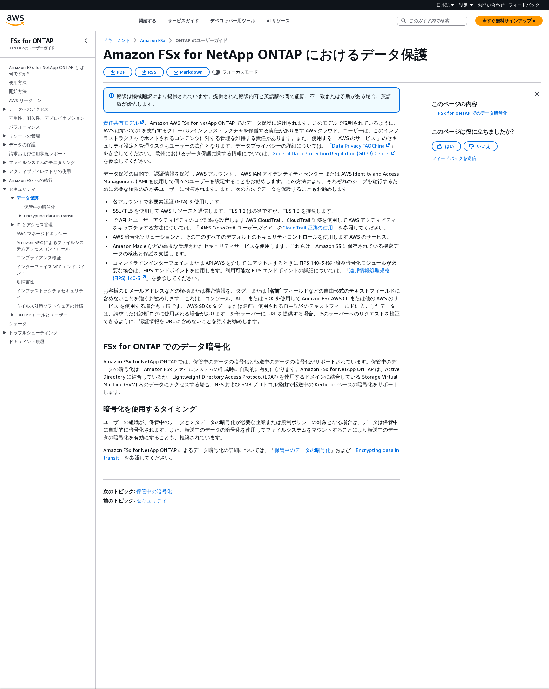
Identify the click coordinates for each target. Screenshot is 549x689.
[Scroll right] (295, 21)
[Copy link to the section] (98, 346)
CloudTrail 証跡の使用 (307, 227)
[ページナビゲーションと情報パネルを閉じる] (536, 94)
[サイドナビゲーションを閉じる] (85, 41)
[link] (201, 40)
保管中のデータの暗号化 (302, 450)
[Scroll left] (134, 21)
